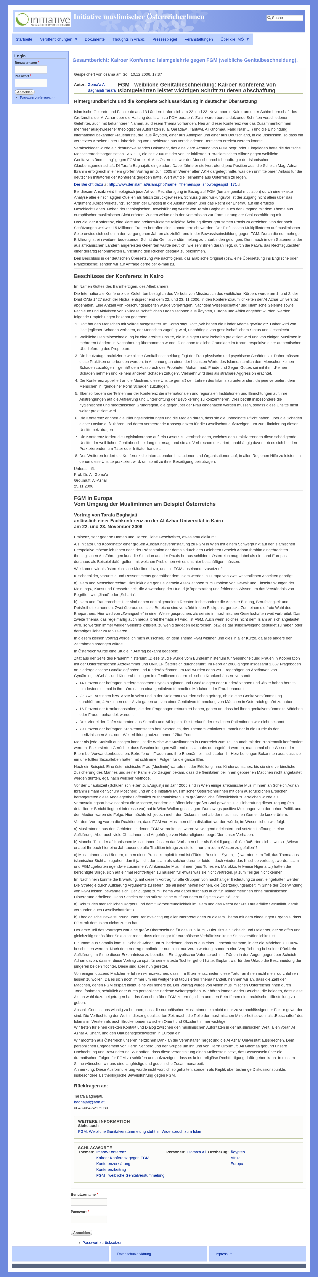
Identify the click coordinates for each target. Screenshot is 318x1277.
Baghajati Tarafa (102, 90)
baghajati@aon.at (89, 1102)
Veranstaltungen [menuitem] (199, 39)
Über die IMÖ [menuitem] (230, 41)
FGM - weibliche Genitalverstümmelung (130, 1175)
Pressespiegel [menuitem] (165, 39)
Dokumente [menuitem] (95, 39)
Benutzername (83, 1194)
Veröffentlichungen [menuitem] (54, 41)
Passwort (79, 1212)
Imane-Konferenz (111, 1152)
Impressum (223, 1254)
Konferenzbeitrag (111, 1169)
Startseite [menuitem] (24, 39)
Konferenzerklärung (113, 1164)
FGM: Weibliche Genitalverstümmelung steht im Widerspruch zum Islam (140, 1131)
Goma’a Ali (97, 84)
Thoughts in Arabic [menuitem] (128, 39)
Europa (237, 1164)
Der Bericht (88, 184)
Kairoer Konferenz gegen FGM (122, 1158)
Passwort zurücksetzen (102, 1242)
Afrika (236, 1158)
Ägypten (238, 1152)
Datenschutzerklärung (134, 1254)
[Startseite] (43, 25)
